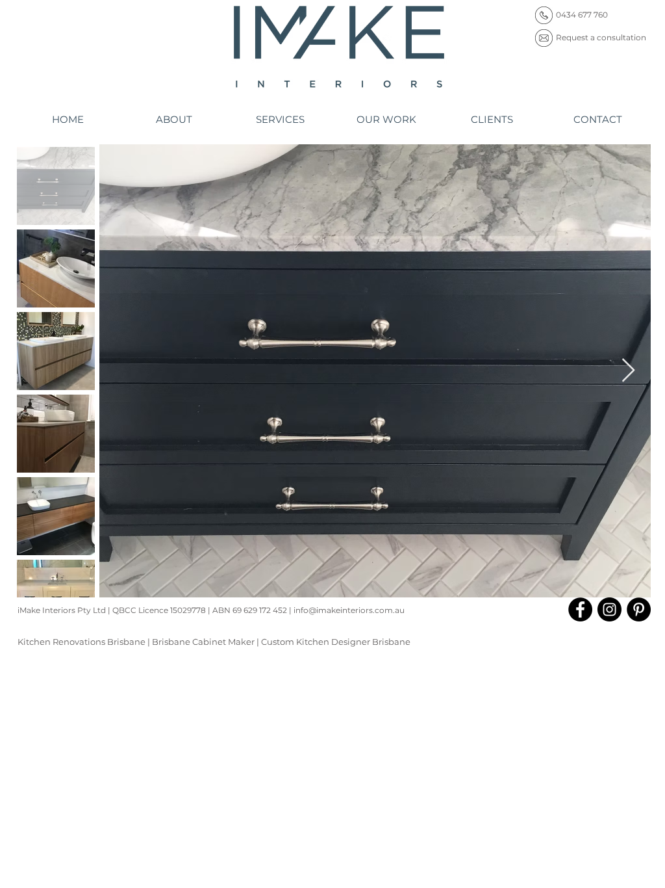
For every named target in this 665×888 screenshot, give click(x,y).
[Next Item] (628, 371)
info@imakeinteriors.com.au (349, 610)
